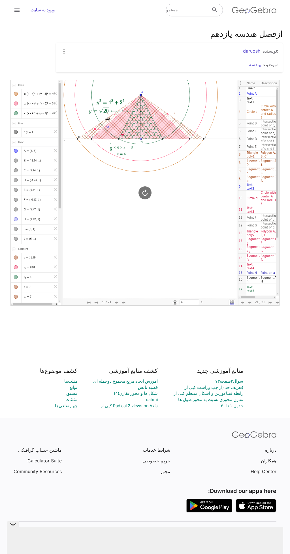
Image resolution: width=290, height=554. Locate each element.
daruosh (251, 51)
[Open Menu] (17, 10)
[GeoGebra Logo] (254, 10)
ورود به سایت (43, 9)
